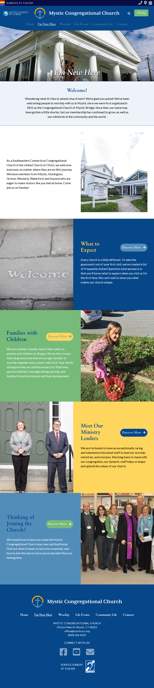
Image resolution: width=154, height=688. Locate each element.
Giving (141, 12)
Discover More (131, 247)
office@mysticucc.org (77, 631)
